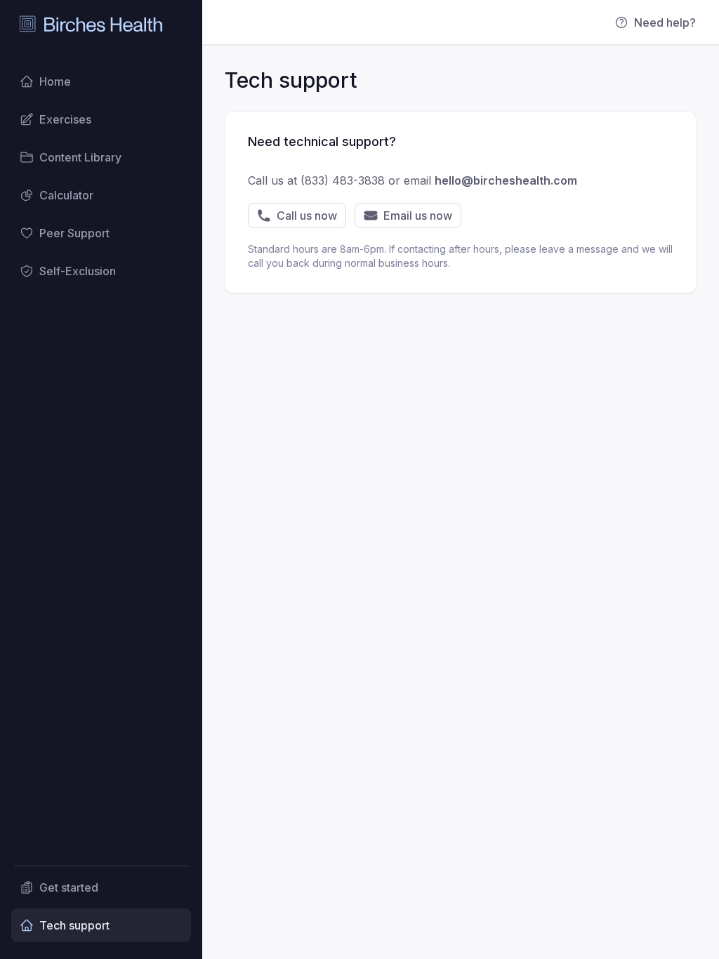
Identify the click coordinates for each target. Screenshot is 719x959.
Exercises (65, 119)
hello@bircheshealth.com (506, 180)
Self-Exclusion (77, 271)
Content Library (80, 157)
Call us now (307, 216)
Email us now (417, 216)
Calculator (66, 195)
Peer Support (74, 233)
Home (55, 81)
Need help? (665, 22)
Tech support (74, 925)
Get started (68, 887)
